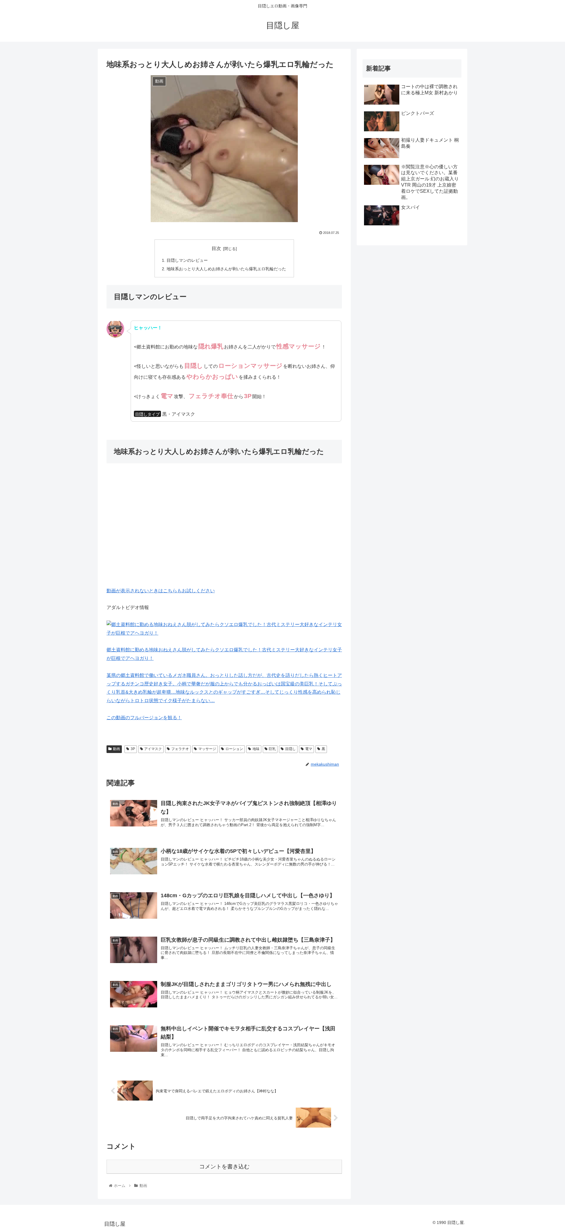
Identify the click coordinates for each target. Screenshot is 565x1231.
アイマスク (153, 749)
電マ (308, 749)
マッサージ (207, 749)
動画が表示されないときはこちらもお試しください (161, 590)
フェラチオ (180, 749)
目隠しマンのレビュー (187, 260)
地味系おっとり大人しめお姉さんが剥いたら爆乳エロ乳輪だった (226, 268)
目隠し (290, 749)
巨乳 (272, 749)
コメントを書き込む (224, 1166)
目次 (216, 248)
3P (133, 749)
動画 (116, 749)
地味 (256, 749)
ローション (234, 749)
